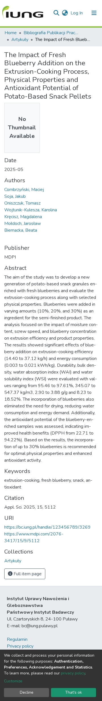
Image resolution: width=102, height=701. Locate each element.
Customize (13, 681)
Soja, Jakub (15, 196)
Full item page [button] (27, 574)
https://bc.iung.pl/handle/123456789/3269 (47, 527)
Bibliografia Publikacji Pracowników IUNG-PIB (52, 33)
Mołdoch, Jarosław (22, 223)
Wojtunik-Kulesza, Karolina (30, 210)
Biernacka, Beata (20, 230)
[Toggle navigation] (94, 13)
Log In (77, 13)
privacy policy (73, 673)
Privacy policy (20, 646)
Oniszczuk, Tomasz (22, 203)
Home (11, 33)
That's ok (73, 692)
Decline (26, 692)
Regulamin (17, 639)
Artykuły (19, 39)
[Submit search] (56, 13)
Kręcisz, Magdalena (23, 217)
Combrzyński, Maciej (24, 189)
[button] (64, 13)
